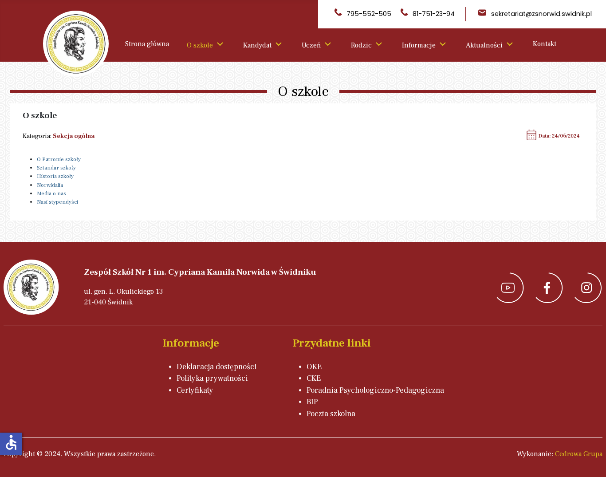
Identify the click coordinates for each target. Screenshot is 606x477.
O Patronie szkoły (59, 159)
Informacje (419, 45)
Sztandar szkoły (56, 167)
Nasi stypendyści (57, 201)
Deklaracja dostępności (217, 367)
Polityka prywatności (212, 378)
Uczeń (311, 45)
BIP (312, 402)
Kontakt (544, 43)
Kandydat (257, 45)
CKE (314, 378)
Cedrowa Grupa (578, 453)
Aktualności (484, 45)
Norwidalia (50, 185)
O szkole (200, 45)
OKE (314, 367)
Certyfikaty (195, 390)
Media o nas (51, 193)
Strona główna (147, 43)
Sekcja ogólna (73, 136)
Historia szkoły (55, 176)
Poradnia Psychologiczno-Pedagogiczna (375, 390)
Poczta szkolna (331, 414)
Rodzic (361, 45)
